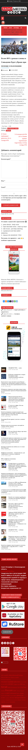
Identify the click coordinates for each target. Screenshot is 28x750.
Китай (4, 687)
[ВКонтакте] (4, 301)
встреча (3, 695)
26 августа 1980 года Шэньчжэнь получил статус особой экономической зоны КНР (17, 484)
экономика (12, 702)
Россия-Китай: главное (13, 128)
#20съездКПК (4, 675)
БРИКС (10, 684)
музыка (12, 697)
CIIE (22, 682)
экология (7, 702)
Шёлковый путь (14, 693)
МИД (9, 687)
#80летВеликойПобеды (16, 675)
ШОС (8, 693)
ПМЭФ (21, 687)
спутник (15, 700)
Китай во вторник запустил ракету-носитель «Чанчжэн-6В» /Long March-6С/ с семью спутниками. (13, 546)
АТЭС (6, 684)
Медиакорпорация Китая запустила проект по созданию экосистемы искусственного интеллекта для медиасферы (16, 398)
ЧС (5, 693)
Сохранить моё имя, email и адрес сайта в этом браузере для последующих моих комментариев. (14, 198)
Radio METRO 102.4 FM (7, 213)
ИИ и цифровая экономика (8, 458)
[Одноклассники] (6, 301)
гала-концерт (13, 695)
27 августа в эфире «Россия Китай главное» (15, 406)
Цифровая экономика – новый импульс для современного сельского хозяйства (13, 453)
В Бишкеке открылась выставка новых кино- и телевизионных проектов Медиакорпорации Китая (13, 391)
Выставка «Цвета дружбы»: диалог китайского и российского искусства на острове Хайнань (16, 505)
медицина (7, 697)
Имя (3, 181)
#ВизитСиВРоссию (6, 677)
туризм (3, 702)
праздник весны (20, 697)
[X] (10, 301)
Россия (9, 690)
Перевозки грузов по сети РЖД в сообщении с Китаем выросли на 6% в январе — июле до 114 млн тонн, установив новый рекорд (17, 538)
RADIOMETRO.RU (7, 571)
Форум (22, 690)
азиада (22, 693)
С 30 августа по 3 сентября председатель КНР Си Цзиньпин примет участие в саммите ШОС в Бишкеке (13, 491)
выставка (7, 695)
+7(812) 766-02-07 (7, 310)
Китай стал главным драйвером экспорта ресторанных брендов (17, 497)
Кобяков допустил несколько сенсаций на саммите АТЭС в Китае (12, 426)
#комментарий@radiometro (11, 682)
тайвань (19, 700)
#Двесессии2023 (15, 677)
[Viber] (12, 301)
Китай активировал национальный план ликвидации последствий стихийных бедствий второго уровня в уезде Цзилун (14, 413)
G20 (4, 684)
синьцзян (8, 130)
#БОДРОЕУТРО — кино (15, 368)
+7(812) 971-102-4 (7, 314)
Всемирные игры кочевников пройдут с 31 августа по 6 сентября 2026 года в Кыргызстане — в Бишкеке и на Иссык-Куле (17, 522)
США (14, 690)
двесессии (19, 695)
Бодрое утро (17, 684)
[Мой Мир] (8, 301)
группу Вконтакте (7, 290)
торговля (24, 700)
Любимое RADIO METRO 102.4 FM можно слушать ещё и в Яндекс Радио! (17, 514)
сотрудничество (9, 700)
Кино (24, 684)
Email (3, 187)
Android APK (7, 632)
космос (3, 697)
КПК (21, 684)
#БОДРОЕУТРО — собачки (15, 529)
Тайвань (18, 690)
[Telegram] (17, 301)
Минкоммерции (13, 687)
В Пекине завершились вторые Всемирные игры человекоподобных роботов (16, 376)
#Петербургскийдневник (6, 679)
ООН (19, 687)
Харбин (2, 693)
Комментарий (6, 159)
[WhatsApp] (15, 301)
